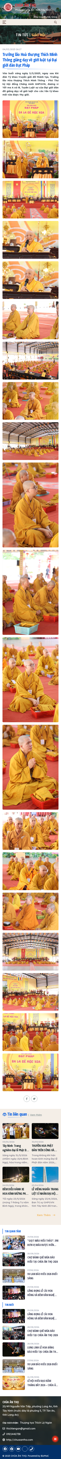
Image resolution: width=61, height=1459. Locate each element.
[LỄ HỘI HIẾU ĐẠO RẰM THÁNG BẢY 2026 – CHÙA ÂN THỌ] (30, 1383)
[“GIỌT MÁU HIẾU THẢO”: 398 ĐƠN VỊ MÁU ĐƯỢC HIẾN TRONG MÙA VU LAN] (30, 1242)
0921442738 (13, 1434)
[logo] (8, 7)
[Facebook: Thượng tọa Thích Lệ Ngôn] (11, 1449)
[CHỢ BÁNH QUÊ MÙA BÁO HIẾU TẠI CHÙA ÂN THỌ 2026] (30, 1259)
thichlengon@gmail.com (20, 1428)
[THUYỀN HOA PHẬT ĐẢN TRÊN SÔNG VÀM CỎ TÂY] (45, 1143)
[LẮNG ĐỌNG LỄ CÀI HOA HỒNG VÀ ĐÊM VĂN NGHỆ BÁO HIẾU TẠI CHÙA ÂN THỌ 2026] (30, 1293)
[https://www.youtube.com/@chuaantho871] (18, 1449)
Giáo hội (38, 34)
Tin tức (22, 34)
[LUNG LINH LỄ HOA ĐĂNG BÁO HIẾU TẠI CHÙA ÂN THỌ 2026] (30, 1349)
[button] (4, 22)
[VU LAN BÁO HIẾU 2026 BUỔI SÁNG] (30, 1276)
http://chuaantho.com (19, 1439)
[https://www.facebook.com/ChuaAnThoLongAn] (5, 1449)
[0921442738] (25, 1449)
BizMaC (45, 1455)
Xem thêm (36, 1114)
